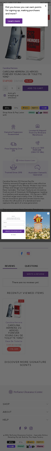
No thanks (13, 234)
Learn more (14, 21)
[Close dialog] (48, 213)
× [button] (45, 5)
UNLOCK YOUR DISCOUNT (13, 231)
